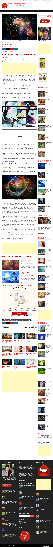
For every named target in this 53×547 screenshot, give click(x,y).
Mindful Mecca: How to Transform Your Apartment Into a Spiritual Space (6, 354)
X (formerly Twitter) (22, 522)
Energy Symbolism (5, 42)
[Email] (50, 2)
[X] (46, 2)
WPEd (31, 320)
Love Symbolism (34, 0)
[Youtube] (45, 2)
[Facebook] (44, 2)
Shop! (30, 10)
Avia (4, 46)
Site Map (14, 10)
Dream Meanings (16, 0)
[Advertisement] (19, 68)
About (7, 10)
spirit (22, 320)
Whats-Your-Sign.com (16, 4)
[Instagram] (48, 2)
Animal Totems (4, 0)
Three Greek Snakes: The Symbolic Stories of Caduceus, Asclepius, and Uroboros (7, 341)
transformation (26, 320)
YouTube (20, 523)
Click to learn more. (42, 40)
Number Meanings (39, 0)
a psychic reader (15, 85)
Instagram (20, 526)
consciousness (7, 319)
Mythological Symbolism (12, 42)
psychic (23, 319)
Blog (10, 10)
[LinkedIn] (49, 2)
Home (3, 10)
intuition (12, 319)
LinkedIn (20, 527)
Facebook (20, 521)
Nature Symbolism (21, 0)
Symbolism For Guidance (46, 0)
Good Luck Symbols (28, 0)
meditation (16, 319)
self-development (11, 320)
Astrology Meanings (10, 0)
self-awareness (4, 320)
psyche (20, 319)
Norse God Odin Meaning (18, 340)
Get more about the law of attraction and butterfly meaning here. (27, 281)
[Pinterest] (47, 2)
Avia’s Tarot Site (25, 10)
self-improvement (17, 320)
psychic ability (28, 319)
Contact (18, 10)
